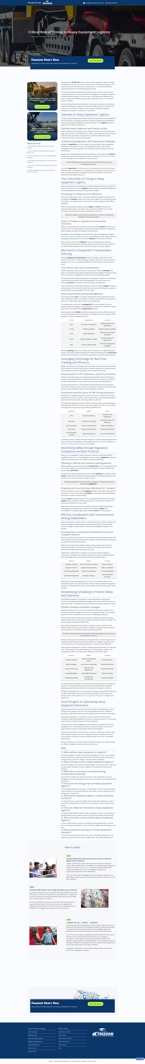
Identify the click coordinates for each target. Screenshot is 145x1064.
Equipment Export (32, 1035)
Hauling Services (32, 1051)
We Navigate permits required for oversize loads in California (42, 161)
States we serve (32, 1048)
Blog (59, 1048)
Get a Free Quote (95, 61)
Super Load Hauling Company (35, 1038)
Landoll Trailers (62, 1045)
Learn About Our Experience (42, 137)
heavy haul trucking (108, 156)
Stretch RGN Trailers (63, 1041)
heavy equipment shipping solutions (76, 236)
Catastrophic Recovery (34, 1045)
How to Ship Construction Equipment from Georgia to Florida (42, 166)
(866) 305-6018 (112, 3)
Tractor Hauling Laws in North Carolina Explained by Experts (41, 156)
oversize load (76, 457)
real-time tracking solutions (70, 444)
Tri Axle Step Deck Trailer (65, 1038)
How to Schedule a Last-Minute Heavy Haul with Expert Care (41, 152)
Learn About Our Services (42, 107)
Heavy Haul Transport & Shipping (36, 1028)
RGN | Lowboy (62, 1035)
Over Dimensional (32, 1032)
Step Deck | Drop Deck (64, 1032)
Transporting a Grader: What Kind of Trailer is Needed (40, 147)
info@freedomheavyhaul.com (95, 3)
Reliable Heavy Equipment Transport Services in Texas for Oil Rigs (41, 171)
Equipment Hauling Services (35, 1041)
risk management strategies (92, 696)
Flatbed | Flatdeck (63, 1028)
